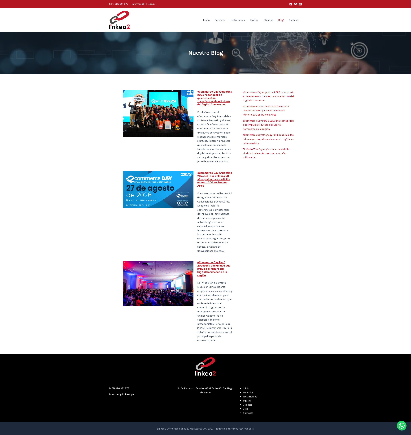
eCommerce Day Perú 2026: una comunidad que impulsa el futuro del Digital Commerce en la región (213, 269)
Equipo (254, 20)
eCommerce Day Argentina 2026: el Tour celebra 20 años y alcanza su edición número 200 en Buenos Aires (214, 179)
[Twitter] (295, 4)
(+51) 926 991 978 (118, 3)
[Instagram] (300, 4)
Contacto (294, 20)
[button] (402, 426)
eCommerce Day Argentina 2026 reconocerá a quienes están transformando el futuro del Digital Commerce (214, 98)
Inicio (206, 20)
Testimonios (238, 20)
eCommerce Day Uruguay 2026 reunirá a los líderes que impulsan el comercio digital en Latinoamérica (268, 139)
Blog (281, 20)
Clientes (268, 20)
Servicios (220, 20)
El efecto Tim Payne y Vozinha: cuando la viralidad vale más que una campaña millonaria (266, 153)
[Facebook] (290, 4)
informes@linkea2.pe (143, 3)
